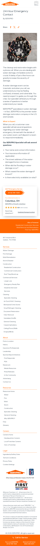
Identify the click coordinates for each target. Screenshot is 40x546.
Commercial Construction (12, 271)
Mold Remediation (9, 257)
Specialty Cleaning (10, 298)
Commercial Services (10, 277)
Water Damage (8, 250)
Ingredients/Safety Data (11, 454)
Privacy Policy (7, 461)
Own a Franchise (10, 445)
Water (6, 395)
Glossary (6, 425)
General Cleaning (10, 321)
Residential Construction (12, 267)
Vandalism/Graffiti (10, 318)
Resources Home (9, 391)
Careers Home (8, 435)
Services (7, 291)
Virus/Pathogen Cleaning (12, 308)
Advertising (7, 378)
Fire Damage (7, 254)
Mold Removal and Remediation (28, 227)
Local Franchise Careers (12, 441)
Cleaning (6, 294)
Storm (6, 405)
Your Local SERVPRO (11, 543)
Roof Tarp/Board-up (11, 274)
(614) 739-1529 (14, 193)
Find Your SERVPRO (32, 230)
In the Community (10, 375)
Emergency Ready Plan (12, 284)
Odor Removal (9, 315)
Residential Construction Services (27, 225)
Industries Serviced (10, 288)
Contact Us (7, 382)
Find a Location (8, 341)
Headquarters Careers (12, 438)
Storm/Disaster (8, 261)
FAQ (4, 422)
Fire (5, 398)
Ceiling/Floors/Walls (10, 328)
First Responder (9, 358)
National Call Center (29, 543)
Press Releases (9, 372)
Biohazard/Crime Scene (12, 305)
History (5, 345)
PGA (5, 361)
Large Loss (8, 281)
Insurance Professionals (11, 348)
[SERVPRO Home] (10, 3)
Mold (6, 401)
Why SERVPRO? (9, 418)
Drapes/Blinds (8, 332)
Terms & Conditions (9, 458)
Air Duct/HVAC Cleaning (12, 301)
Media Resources (10, 368)
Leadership (7, 351)
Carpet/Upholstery (10, 325)
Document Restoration (11, 311)
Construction (7, 264)
